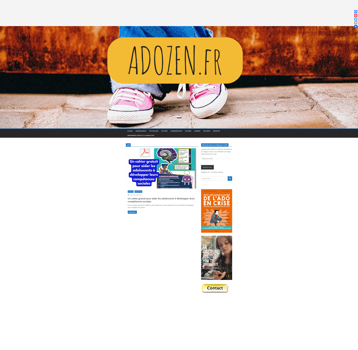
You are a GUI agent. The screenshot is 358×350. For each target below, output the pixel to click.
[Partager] (356, 26)
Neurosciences (141, 131)
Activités (164, 131)
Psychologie (153, 131)
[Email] (356, 23)
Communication (176, 131)
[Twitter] (356, 19)
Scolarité (206, 131)
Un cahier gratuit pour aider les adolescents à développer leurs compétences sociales (161, 200)
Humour (197, 131)
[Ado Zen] (179, 27)
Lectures (188, 131)
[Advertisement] (56, 13)
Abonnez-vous (207, 167)
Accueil (130, 131)
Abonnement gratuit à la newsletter (140, 135)
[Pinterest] (356, 15)
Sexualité (216, 131)
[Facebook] (356, 11)
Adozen (140, 195)
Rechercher (230, 179)
